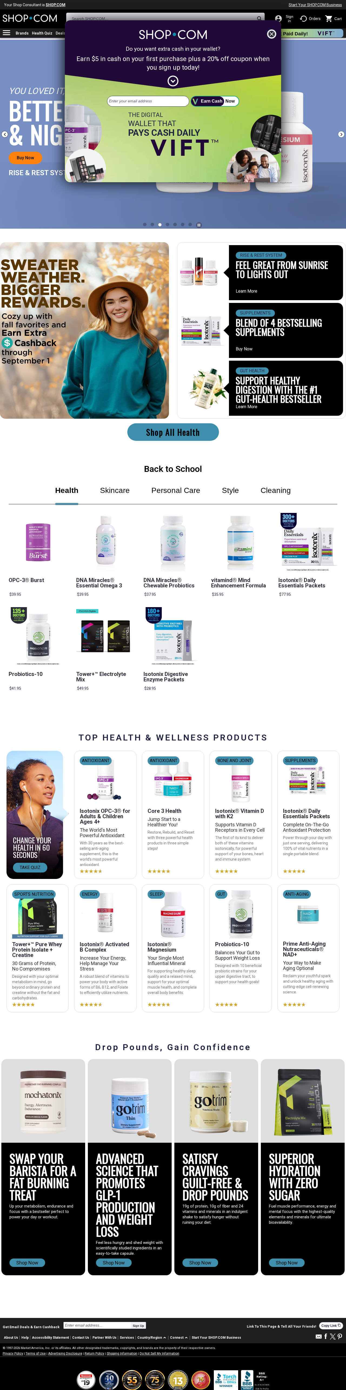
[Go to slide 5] (182, 224)
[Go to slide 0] (145, 224)
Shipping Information (122, 1353)
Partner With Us (104, 1338)
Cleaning (276, 490)
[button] (152, 1338)
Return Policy (94, 1353)
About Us (11, 1338)
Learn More (246, 291)
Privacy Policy (13, 1353)
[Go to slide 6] (190, 224)
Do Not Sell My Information (159, 1353)
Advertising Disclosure (65, 1353)
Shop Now (27, 1263)
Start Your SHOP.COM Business (315, 5)
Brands (22, 33)
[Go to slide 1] (152, 224)
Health (66, 490)
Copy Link (331, 1326)
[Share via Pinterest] (340, 1337)
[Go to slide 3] (167, 224)
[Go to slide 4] (175, 224)
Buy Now (244, 349)
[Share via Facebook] (326, 1337)
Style (230, 490)
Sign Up (138, 1325)
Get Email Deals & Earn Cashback (31, 1327)
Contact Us (80, 1338)
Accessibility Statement (50, 1338)
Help (25, 1338)
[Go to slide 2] (160, 224)
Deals (61, 33)
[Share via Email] (319, 1338)
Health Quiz (42, 33)
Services (127, 1338)
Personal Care (175, 490)
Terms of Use (36, 1353)
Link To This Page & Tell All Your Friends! (281, 1326)
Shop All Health (173, 432)
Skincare (115, 490)
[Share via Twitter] (333, 1337)
